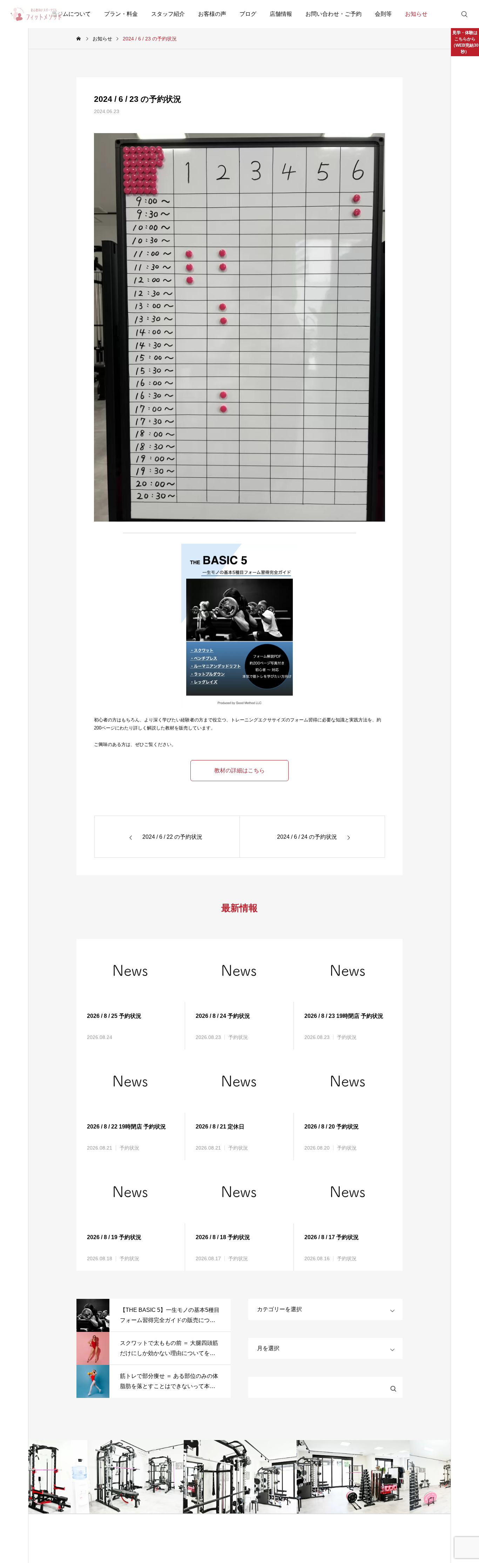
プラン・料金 (121, 14)
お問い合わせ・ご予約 (333, 14)
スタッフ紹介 (168, 14)
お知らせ (416, 14)
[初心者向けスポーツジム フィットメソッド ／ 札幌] (36, 14)
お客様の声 (212, 14)
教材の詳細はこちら (239, 770)
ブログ (248, 14)
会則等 (383, 14)
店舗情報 (281, 14)
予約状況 (238, 1037)
